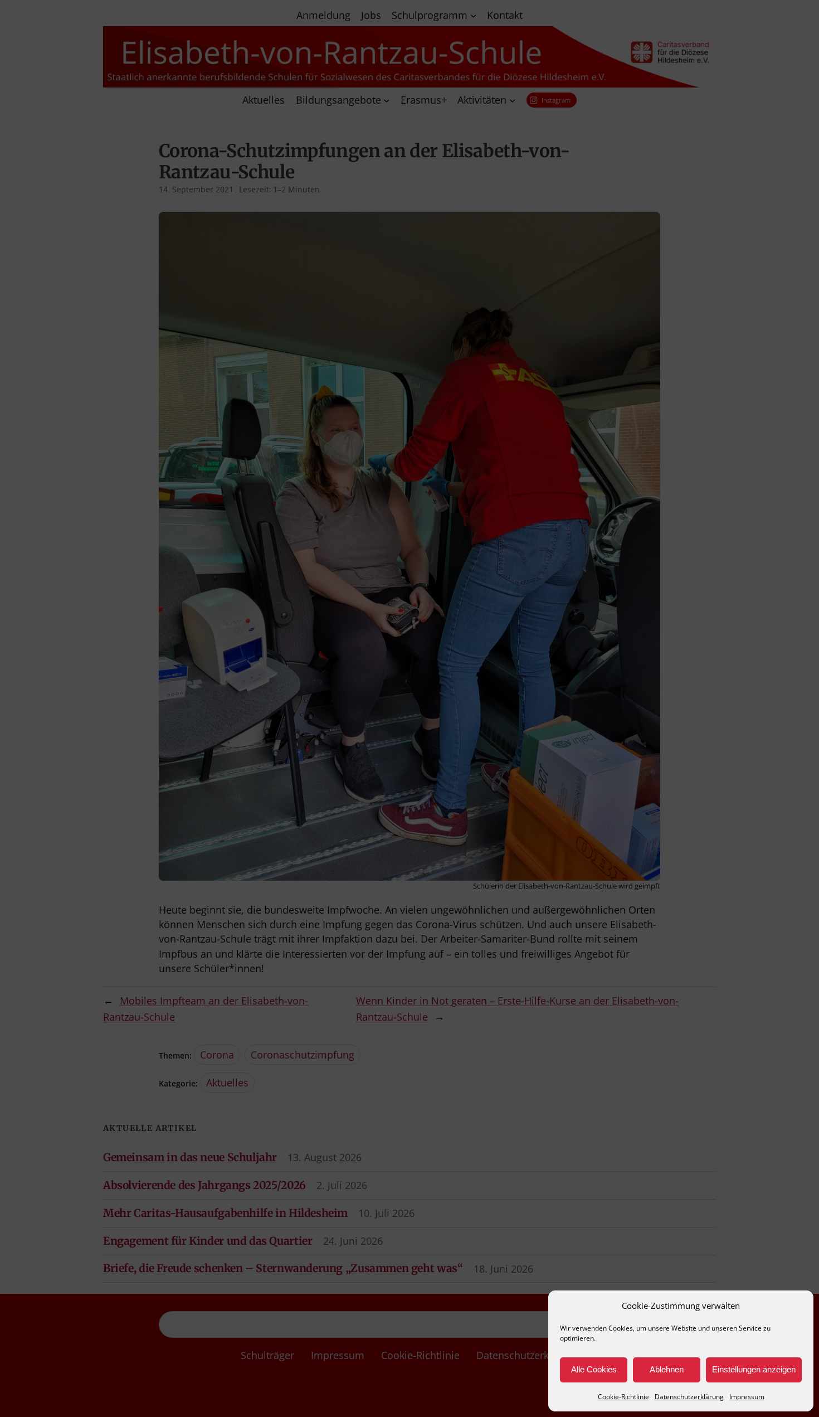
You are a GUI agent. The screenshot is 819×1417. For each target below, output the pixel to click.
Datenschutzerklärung (689, 1396)
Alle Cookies (594, 1369)
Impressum (746, 1396)
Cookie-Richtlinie (623, 1396)
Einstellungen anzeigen (754, 1369)
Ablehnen (667, 1369)
